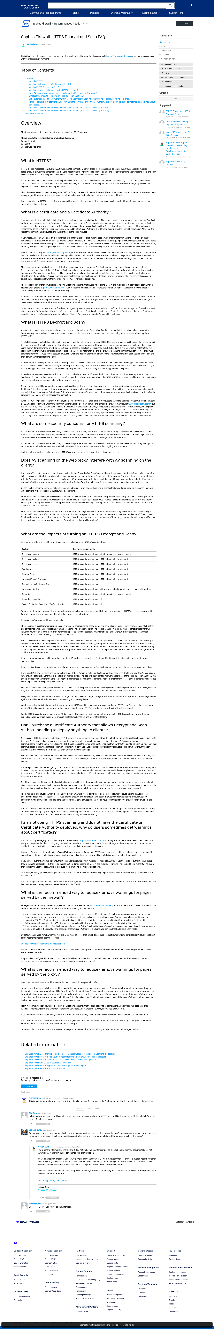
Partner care (81, 1291)
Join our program (83, 1263)
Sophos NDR (50, 1274)
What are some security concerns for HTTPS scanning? (53, 90)
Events (172, 1300)
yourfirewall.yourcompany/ (102, 905)
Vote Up (30, 1124)
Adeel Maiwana (35, 1203)
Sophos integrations (22, 1296)
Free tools (18, 1300)
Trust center (111, 1302)
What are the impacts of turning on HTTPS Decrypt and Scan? (56, 96)
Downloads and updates (116, 1255)
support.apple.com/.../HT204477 (52, 1180)
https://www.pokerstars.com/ (93, 840)
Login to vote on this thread (163, 42)
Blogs (76, 13)
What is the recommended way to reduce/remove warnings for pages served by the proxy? (69, 110)
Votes (88, 1108)
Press (171, 1304)
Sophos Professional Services (118, 56)
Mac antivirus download (178, 1280)
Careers (172, 1308)
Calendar (141, 1293)
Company (173, 1296)
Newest (97, 1108)
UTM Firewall (50, 1267)
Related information (34, 113)
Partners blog (81, 1276)
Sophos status (112, 1278)
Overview (29, 78)
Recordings (142, 1296)
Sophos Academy (114, 1310)
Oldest (79, 1109)
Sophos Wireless (51, 1271)
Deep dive (169, 82)
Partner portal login (83, 1295)
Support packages (114, 1259)
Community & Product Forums (45, 13)
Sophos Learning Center (117, 1274)
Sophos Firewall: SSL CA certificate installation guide (48, 1062)
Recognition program (146, 1272)
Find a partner (81, 1255)
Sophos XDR (19, 1259)
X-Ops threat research (115, 1299)
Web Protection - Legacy (175, 77)
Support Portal (176, 13)
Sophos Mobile (20, 1267)
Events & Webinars (120, 13)
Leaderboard (143, 1276)
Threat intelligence (114, 1295)
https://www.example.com (58, 252)
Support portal (112, 1263)
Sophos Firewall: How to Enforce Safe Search (45, 1068)
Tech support (112, 1282)
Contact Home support (178, 1276)
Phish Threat (19, 1283)
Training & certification (85, 1299)
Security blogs (112, 1306)
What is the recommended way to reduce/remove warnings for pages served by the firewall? (70, 107)
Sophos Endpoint (21, 1255)
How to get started (145, 1255)
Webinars (142, 1289)
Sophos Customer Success (117, 1267)
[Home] (34, 7)
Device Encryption (21, 1263)
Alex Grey (33, 1113)
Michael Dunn (33, 44)
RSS (176, 99)
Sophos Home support (178, 1272)
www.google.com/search (139, 404)
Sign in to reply (29, 1086)
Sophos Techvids (114, 1271)
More (88, 23)
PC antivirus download (178, 1283)
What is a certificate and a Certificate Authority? (50, 84)
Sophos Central (51, 1287)
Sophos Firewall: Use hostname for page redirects (43, 943)
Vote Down (33, 1124)
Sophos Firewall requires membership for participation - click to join (107, 1325)
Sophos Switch (51, 1263)
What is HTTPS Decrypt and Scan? (44, 87)
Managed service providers (87, 1259)
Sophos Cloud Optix (53, 1291)
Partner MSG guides (84, 1283)
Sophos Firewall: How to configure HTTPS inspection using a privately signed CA (60, 1059)
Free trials (173, 1255)
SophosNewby (68, 1098)
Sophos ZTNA (50, 1259)
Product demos (175, 1259)
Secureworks (174, 1311)
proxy (167, 73)
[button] (170, 5)
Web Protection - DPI (173, 68)
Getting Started (150, 13)
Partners (94, 13)
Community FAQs (145, 1259)
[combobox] (107, 5)
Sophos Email (19, 1280)
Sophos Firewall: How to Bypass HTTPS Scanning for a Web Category (55, 1065)
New (186, 23)
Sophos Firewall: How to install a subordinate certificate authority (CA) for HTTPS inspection (65, 1056)
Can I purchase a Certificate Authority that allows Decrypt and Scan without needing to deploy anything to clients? (79, 99)
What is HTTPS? (36, 81)
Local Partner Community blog (88, 1280)
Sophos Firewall (171, 64)
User (191, 4)
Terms (28, 1322)
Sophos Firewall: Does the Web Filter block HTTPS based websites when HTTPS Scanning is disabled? (70, 1054)
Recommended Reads (174, 86)
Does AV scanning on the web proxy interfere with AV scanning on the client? (63, 93)
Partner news (81, 1287)
